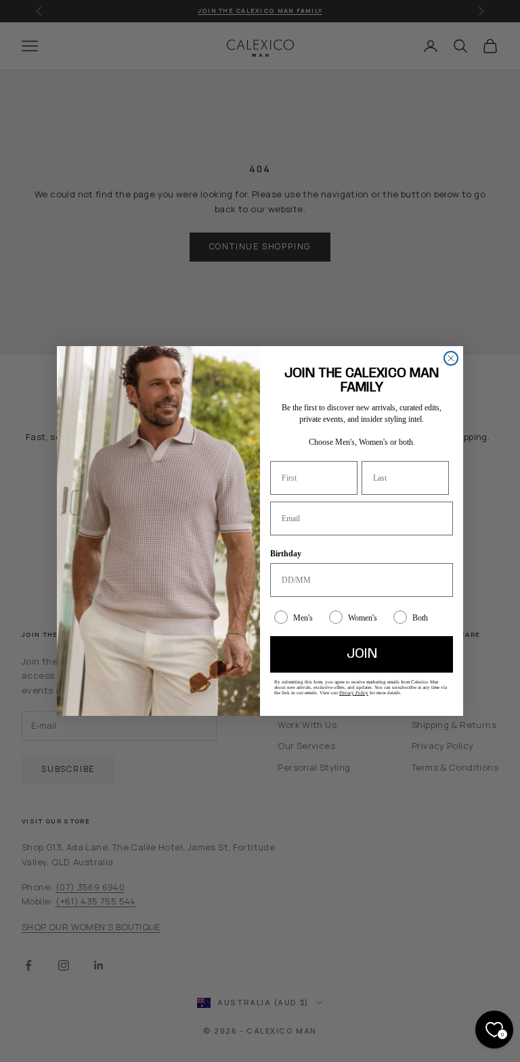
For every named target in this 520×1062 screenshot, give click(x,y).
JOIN (362, 654)
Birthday (285, 553)
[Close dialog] (451, 358)
